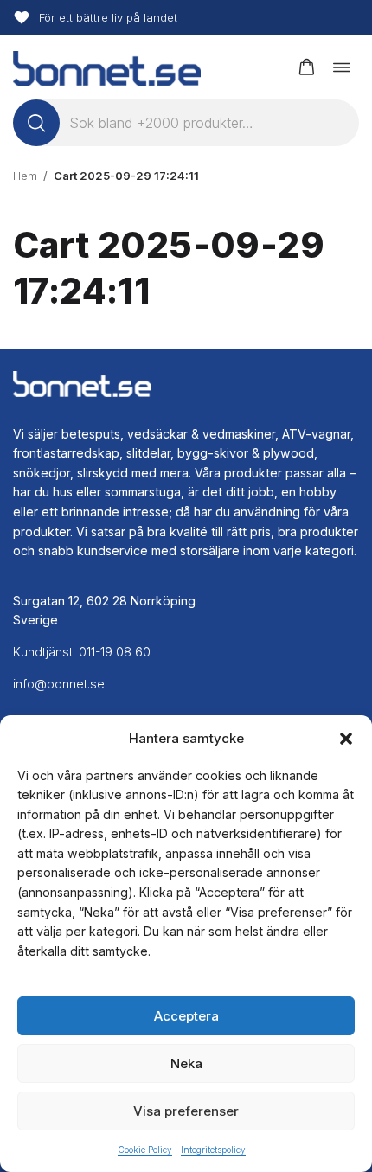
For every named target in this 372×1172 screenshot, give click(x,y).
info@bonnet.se (59, 683)
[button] (346, 738)
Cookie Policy (145, 1149)
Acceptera (186, 1016)
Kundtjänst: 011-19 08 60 (82, 651)
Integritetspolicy (213, 1149)
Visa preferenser (186, 1111)
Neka (186, 1063)
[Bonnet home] (107, 67)
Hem (25, 176)
